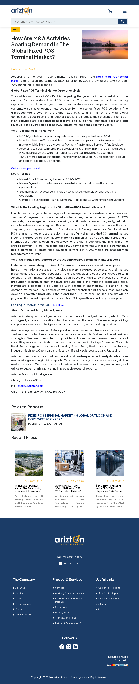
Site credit (121, 660)
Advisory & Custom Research (70, 593)
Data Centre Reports (109, 593)
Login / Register (23, 614)
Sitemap (102, 603)
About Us (20, 587)
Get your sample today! (25, 168)
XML (100, 609)
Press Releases (23, 603)
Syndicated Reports (109, 598)
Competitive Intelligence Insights (68, 600)
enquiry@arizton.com (30, 385)
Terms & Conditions (65, 617)
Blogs (18, 609)
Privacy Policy (62, 612)
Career (19, 598)
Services (59, 587)
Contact (19, 593)
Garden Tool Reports (109, 587)
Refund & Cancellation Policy (70, 623)
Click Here (58, 305)
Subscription (62, 607)
